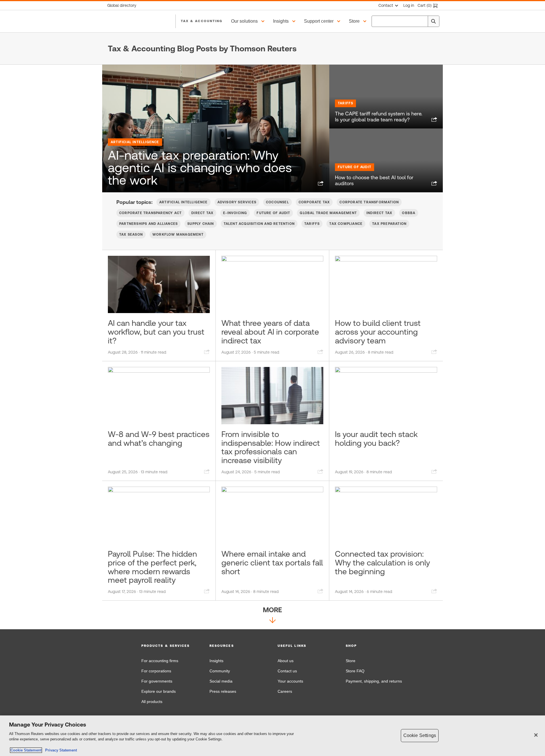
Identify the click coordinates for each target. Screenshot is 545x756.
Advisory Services (236, 202)
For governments (156, 681)
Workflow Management (178, 234)
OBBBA (408, 213)
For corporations (156, 671)
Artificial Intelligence (135, 142)
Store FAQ (355, 671)
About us (286, 660)
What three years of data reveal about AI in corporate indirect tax (270, 331)
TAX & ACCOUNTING (202, 21)
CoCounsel (277, 202)
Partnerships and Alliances (148, 224)
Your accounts (290, 681)
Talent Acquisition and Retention (259, 224)
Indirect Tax (379, 213)
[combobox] (405, 21)
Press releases (222, 691)
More (272, 610)
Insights (216, 660)
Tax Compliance (345, 224)
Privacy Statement (60, 750)
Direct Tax (202, 213)
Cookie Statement (26, 750)
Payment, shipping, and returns (374, 681)
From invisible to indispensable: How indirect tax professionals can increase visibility (270, 447)
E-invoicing (235, 213)
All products (151, 701)
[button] (249, 21)
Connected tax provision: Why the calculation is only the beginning (382, 562)
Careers (285, 691)
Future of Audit (354, 167)
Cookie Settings (419, 735)
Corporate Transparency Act (150, 213)
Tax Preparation (389, 224)
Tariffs (345, 103)
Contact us (287, 671)
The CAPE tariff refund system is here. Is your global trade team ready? (378, 117)
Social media (220, 681)
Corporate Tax (314, 202)
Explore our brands (158, 691)
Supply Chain (200, 224)
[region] (272, 735)
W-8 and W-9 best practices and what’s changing (158, 438)
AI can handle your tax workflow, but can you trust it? (156, 331)
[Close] (536, 735)
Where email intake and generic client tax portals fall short (272, 562)
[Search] (433, 21)
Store (350, 660)
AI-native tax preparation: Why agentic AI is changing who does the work (200, 167)
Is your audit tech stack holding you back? (376, 438)
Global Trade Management (328, 213)
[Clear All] (422, 21)
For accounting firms (159, 660)
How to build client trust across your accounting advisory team (378, 331)
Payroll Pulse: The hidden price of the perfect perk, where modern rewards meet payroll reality (152, 566)
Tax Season (131, 234)
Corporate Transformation (369, 202)
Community (219, 671)
